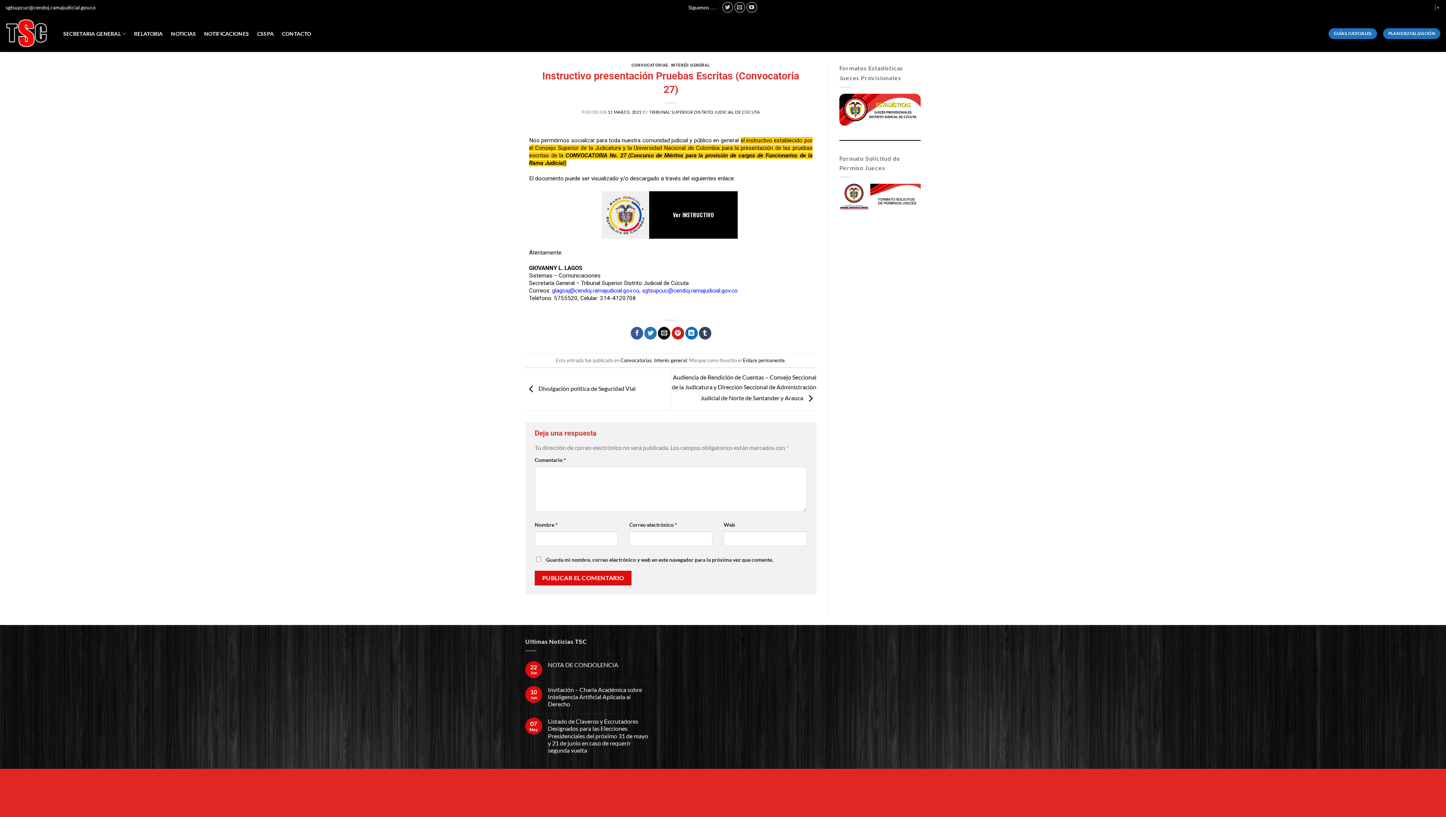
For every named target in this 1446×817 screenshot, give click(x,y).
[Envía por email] (664, 333)
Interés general (690, 65)
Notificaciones (226, 33)
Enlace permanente (764, 360)
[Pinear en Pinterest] (678, 333)
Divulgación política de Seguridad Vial (586, 388)
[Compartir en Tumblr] (705, 333)
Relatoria (148, 33)
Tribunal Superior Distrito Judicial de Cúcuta (704, 112)
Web (729, 524)
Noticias (183, 33)
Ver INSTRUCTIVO (693, 214)
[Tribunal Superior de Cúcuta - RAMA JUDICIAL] (27, 33)
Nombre (546, 524)
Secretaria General (92, 33)
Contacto (296, 33)
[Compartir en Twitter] (650, 333)
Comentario (550, 460)
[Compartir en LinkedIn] (691, 333)
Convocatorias (649, 65)
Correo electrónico (653, 524)
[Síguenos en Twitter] (727, 7)
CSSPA (265, 33)
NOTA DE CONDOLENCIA (583, 664)
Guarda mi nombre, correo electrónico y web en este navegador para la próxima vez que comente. (659, 559)
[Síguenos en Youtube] (751, 7)
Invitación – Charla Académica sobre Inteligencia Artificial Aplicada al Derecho (595, 696)
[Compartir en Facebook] (637, 333)
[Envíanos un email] (739, 7)
